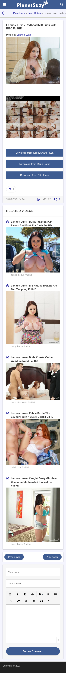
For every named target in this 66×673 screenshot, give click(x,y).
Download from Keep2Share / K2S (34, 152)
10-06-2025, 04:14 (15, 199)
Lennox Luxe (24, 34)
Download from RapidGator (34, 164)
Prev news (14, 556)
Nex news (52, 556)
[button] (10, 594)
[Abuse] (38, 199)
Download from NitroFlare (34, 175)
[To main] (4, 13)
